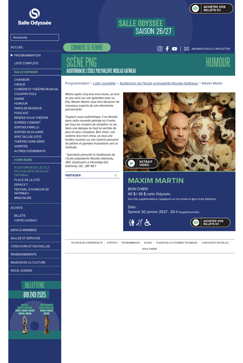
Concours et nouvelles (30, 246)
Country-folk (25, 94)
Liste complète (26, 63)
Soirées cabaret (27, 122)
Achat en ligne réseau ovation (210, 223)
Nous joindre (21, 270)
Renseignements (24, 254)
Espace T (21, 185)
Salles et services (25, 238)
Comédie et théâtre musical (36, 89)
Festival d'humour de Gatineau (31, 191)
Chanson (21, 80)
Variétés (21, 146)
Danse (19, 99)
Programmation (27, 55)
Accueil (17, 47)
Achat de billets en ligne (211, 8)
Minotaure (22, 198)
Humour (21, 103)
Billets (19, 216)
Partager (73, 175)
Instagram (159, 48)
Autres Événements (30, 151)
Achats (17, 207)
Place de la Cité (27, 180)
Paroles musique (28, 108)
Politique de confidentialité (87, 242)
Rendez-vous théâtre (31, 118)
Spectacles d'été (27, 137)
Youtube (174, 48)
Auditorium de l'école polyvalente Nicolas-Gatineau (31, 171)
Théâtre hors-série (29, 142)
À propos (112, 242)
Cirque (19, 84)
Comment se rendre (87, 47)
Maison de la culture (28, 262)
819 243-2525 (34, 294)
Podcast (21, 113)
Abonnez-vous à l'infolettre (211, 49)
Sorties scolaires (28, 132)
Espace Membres (24, 230)
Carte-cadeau (25, 220)
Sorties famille (26, 127)
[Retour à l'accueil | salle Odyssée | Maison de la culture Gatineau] (34, 17)
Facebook (167, 48)
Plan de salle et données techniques (176, 242)
